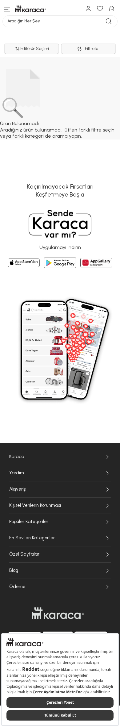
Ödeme (17, 586)
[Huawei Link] (96, 262)
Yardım (16, 473)
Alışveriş (17, 489)
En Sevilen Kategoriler (32, 538)
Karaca (16, 456)
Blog (13, 570)
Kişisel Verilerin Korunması (35, 505)
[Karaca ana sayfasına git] (58, 613)
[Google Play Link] (60, 263)
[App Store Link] (24, 263)
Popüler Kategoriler (28, 521)
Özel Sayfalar (24, 554)
